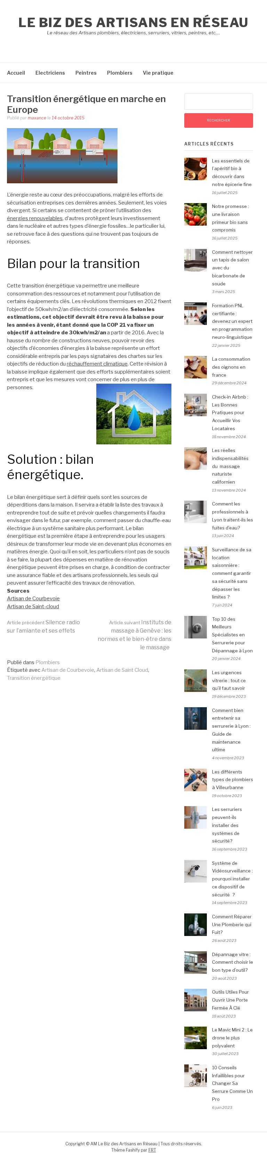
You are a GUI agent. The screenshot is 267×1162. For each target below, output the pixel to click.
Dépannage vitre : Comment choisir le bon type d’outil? (232, 962)
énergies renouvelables (35, 218)
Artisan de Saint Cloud (122, 670)
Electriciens (50, 73)
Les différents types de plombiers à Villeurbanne (232, 780)
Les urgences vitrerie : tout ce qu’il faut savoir (229, 680)
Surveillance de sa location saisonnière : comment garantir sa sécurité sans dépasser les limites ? (231, 573)
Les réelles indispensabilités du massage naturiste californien (230, 466)
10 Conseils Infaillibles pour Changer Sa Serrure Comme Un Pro (232, 1083)
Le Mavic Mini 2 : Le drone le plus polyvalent (232, 1037)
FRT (152, 1150)
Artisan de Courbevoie (33, 598)
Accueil (16, 73)
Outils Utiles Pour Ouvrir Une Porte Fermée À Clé (230, 1000)
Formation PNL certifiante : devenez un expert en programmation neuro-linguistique (232, 321)
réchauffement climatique (97, 364)
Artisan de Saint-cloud (33, 606)
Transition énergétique (33, 678)
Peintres (86, 73)
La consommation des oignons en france (231, 367)
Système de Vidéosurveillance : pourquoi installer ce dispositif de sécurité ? (232, 878)
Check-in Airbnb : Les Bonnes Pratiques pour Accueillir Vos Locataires (230, 412)
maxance (37, 117)
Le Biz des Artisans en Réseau (133, 22)
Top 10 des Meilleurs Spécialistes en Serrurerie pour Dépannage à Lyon (232, 634)
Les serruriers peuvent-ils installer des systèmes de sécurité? (227, 825)
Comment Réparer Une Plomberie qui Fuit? (232, 924)
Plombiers (119, 73)
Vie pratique (158, 73)
